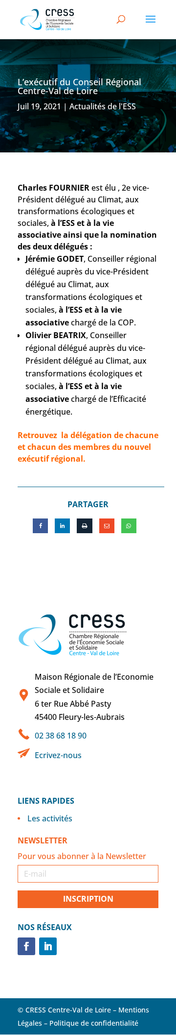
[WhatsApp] (128, 525)
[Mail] (106, 525)
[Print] (84, 525)
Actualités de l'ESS (102, 106)
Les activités (49, 818)
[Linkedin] (62, 525)
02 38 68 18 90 (61, 735)
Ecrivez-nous (58, 755)
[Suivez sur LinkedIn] (48, 946)
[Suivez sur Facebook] (26, 946)
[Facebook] (40, 525)
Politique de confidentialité (93, 1023)
